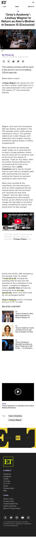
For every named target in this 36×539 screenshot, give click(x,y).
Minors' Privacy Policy (11, 508)
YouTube (6, 481)
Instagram (7, 476)
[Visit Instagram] (17, 518)
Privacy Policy (20, 239)
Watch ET (31, 7)
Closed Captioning (10, 503)
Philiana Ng (9, 55)
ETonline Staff (8, 488)
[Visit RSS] (28, 518)
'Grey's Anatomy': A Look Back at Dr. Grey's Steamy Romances (18, 407)
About (5, 486)
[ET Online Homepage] (5, 2)
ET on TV (6, 483)
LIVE (4, 7)
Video (17, 7)
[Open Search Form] (33, 3)
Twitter (6, 479)
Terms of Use (8, 499)
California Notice (9, 506)
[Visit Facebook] (5, 518)
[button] (18, 391)
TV (18, 11)
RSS (5, 491)
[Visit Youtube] (23, 518)
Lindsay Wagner (15, 420)
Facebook (7, 474)
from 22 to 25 (10, 278)
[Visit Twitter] (11, 518)
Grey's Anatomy (15, 416)
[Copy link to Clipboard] (23, 62)
